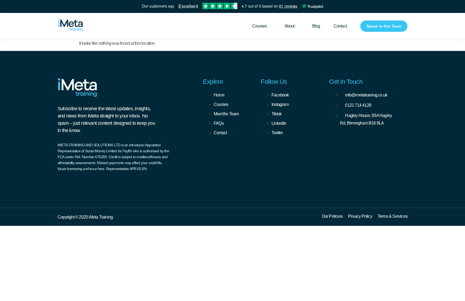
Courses (259, 26)
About (289, 26)
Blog (316, 26)
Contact (340, 26)
